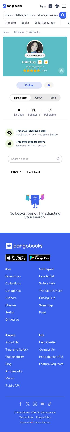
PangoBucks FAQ (51, 356)
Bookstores (18, 32)
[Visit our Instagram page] (35, 404)
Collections (13, 283)
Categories (13, 290)
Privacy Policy (43, 417)
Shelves (10, 305)
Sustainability (14, 356)
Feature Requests (51, 364)
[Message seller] (48, 85)
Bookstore (20, 97)
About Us (11, 342)
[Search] (62, 15)
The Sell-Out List (50, 290)
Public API (12, 385)
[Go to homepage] (12, 6)
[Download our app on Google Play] (39, 257)
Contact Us (47, 349)
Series (9, 312)
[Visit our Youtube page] (42, 404)
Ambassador (14, 371)
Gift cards (12, 319)
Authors (10, 298)
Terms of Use (26, 417)
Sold (53, 97)
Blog (8, 364)
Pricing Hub (47, 298)
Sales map (46, 305)
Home (6, 32)
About (38, 97)
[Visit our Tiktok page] (50, 404)
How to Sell (47, 276)
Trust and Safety (16, 349)
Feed (42, 312)
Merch (9, 378)
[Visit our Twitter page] (28, 404)
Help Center (47, 342)
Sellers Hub (47, 283)
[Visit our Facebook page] (20, 404)
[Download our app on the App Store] (16, 257)
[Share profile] (61, 71)
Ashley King (35, 32)
